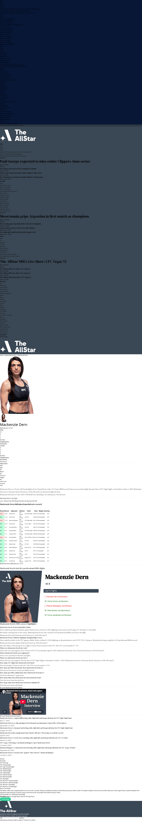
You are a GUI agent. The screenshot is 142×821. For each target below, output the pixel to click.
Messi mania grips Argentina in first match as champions (44, 216)
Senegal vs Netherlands (7, 44)
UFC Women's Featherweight (9, 781)
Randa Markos (12, 530)
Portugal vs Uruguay (6, 31)
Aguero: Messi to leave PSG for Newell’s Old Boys (17, 228)
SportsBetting (4, 88)
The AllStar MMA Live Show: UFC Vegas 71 (15, 273)
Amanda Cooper (13, 540)
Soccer (2, 15)
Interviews (3, 52)
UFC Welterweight (5, 771)
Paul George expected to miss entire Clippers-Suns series (45, 161)
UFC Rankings (4, 62)
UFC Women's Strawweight (8, 786)
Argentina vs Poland (6, 29)
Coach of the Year (5, 115)
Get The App (4, 337)
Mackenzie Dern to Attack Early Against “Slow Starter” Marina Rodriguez (27, 753)
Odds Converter (5, 76)
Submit (21, 818)
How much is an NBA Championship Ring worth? (15, 11)
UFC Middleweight (5, 769)
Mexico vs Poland (5, 40)
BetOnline (3, 86)
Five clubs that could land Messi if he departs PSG (18, 232)
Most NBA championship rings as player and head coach (17, 13)
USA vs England (5, 27)
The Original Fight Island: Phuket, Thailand (13, 66)
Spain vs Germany (5, 33)
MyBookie (3, 94)
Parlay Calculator (5, 78)
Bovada (2, 82)
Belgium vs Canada (6, 36)
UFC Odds (3, 54)
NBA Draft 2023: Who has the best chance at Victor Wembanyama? (20, 9)
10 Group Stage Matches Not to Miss (11, 25)
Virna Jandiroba (13, 527)
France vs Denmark (6, 38)
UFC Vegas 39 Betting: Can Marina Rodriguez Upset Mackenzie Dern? (25, 743)
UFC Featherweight (6, 775)
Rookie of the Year (5, 112)
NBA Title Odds (4, 108)
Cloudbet (3, 90)
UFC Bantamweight (6, 777)
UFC (1, 50)
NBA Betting (3, 106)
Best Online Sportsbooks (7, 80)
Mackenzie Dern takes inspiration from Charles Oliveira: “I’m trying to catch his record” (32, 733)
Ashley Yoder (12, 544)
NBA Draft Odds (5, 117)
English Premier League (7, 19)
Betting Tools (4, 72)
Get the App (5, 799)
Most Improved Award (7, 114)
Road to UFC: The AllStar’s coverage (11, 64)
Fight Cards (3, 56)
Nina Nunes (12, 524)
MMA (1, 46)
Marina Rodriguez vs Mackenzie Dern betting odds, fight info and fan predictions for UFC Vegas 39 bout (37, 748)
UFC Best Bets (4, 98)
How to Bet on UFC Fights (8, 102)
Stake (1, 92)
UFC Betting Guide (5, 58)
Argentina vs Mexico (6, 42)
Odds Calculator (5, 74)
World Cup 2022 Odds (7, 23)
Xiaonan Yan (93, 489)
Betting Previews (5, 60)
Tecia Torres (12, 517)
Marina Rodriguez (13, 520)
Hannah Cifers (12, 534)
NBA (1, 1)
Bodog (2, 84)
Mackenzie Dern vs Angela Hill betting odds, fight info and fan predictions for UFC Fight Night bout (36, 718)
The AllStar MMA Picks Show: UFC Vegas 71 (15, 277)
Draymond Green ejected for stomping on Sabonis (18, 169)
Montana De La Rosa (14, 557)
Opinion (2, 121)
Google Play (15, 796)
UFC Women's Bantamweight (9, 783)
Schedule (3, 761)
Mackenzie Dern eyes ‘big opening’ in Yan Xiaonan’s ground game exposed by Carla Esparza (33, 723)
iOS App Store (30, 796)
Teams (2, 5)
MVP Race (3, 110)
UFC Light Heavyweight (7, 767)
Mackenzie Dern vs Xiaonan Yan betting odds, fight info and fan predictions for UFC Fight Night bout (36, 728)
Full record (3, 462)
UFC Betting (3, 96)
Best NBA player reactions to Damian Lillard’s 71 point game (21, 177)
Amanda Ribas (12, 537)
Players (2, 7)
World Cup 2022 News (7, 21)
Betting (2, 68)
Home (2, 3)
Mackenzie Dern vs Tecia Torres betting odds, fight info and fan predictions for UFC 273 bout (34, 738)
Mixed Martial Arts (11, 355)
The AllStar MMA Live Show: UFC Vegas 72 (33, 261)
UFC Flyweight (4, 779)
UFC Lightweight (5, 773)
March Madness (5, 119)
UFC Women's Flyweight (7, 785)
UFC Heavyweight (5, 765)
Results (2, 759)
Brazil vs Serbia (4, 34)
